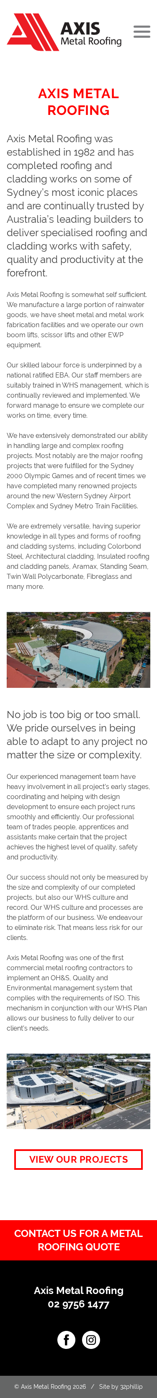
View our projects (78, 1159)
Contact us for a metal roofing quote (78, 1240)
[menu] (140, 32)
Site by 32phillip (121, 1386)
